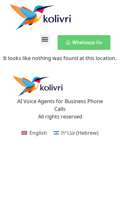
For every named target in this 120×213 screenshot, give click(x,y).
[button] (45, 39)
